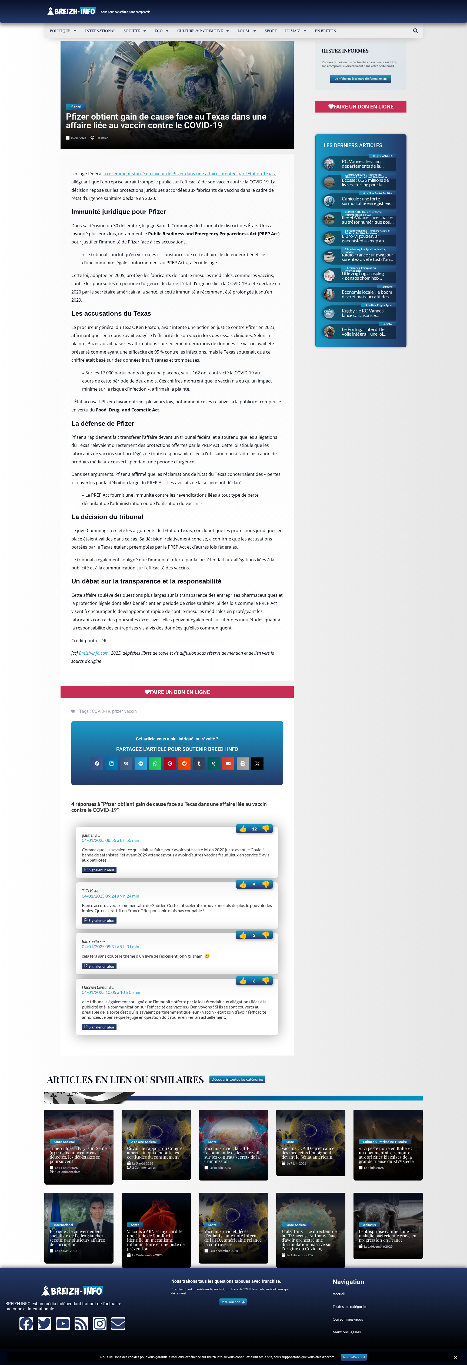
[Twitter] (44, 1323)
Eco (159, 30)
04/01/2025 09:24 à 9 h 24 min (110, 895)
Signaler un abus (101, 870)
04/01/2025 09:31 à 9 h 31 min (110, 946)
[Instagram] (99, 1323)
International (100, 30)
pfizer (117, 711)
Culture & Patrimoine (200, 30)
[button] (415, 30)
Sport (271, 30)
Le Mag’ (292, 30)
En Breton (325, 30)
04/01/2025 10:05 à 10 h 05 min (112, 992)
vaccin (130, 711)
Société (132, 30)
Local (244, 30)
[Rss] (81, 1323)
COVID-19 (101, 711)
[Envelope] (118, 1323)
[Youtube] (63, 1323)
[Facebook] (26, 1323)
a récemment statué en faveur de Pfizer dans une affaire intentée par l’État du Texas (189, 174)
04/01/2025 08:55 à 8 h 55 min (110, 840)
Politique (60, 30)
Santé (76, 106)
